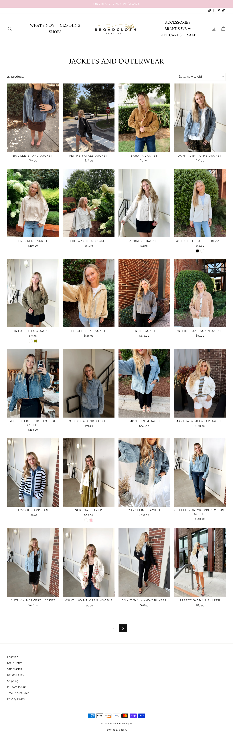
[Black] (197, 251)
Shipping (12, 681)
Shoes (55, 31)
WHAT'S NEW (42, 25)
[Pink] (91, 520)
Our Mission (14, 668)
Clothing (70, 25)
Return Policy (15, 674)
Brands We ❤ (178, 28)
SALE (191, 35)
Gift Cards (170, 35)
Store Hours (14, 662)
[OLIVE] (35, 341)
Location (12, 656)
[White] (86, 520)
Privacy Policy (16, 699)
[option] (116, 4)
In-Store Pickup (17, 687)
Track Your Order (18, 693)
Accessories (178, 22)
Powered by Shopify (116, 730)
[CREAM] (202, 251)
